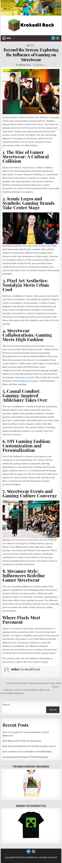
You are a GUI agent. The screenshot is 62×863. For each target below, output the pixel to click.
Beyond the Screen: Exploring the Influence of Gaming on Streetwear (31, 54)
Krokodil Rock (24, 65)
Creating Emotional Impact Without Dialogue (25, 757)
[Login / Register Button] (53, 38)
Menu (9, 38)
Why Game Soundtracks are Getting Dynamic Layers (29, 746)
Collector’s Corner (28, 381)
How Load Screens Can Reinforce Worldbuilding (27, 751)
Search (6, 704)
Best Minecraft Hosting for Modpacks (22, 741)
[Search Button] (58, 38)
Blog (32, 45)
